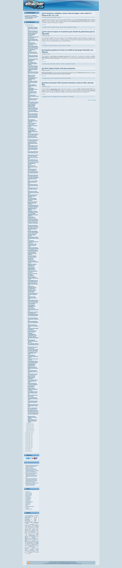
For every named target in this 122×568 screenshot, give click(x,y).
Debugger (26, 548)
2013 (27, 447)
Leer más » (44, 24)
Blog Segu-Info (28, 495)
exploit (30, 526)
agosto (28, 26)
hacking (34, 530)
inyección (59, 96)
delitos (38, 550)
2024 (27, 433)
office (31, 539)
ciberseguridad (53, 27)
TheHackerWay (28, 497)
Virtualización (32, 550)
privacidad (32, 524)
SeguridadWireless (32, 546)
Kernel (34, 540)
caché (48, 96)
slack (61, 78)
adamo (34, 551)
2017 (27, 442)
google (27, 522)
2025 (27, 432)
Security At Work (29, 492)
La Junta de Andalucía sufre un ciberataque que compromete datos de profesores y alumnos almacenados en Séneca (31, 480)
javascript (27, 541)
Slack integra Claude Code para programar (59, 68)
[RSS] (28, 562)
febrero (28, 429)
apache (32, 541)
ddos (26, 532)
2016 (27, 443)
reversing (28, 551)
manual (26, 530)
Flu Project (28, 491)
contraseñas (29, 542)
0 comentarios (74, 27)
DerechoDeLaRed (29, 501)
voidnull (27, 507)
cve (35, 527)
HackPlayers (28, 496)
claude (51, 78)
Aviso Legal (67, 562)
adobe (26, 539)
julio (28, 423)
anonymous (34, 544)
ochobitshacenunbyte (30, 506)
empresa (57, 27)
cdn (51, 96)
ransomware (28, 525)
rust (60, 63)
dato (48, 45)
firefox (26, 537)
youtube (26, 536)
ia (58, 45)
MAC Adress (37, 552)
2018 (27, 441)
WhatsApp (32, 531)
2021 (27, 437)
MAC (28, 544)
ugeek (27, 505)
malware (57, 63)
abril (28, 427)
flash (32, 543)
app (38, 532)
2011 (27, 450)
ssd (26, 531)
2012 (27, 448)
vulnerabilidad (29, 516)
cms (28, 543)
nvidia (33, 529)
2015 (27, 444)
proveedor (61, 27)
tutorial (26, 529)
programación (32, 535)
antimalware (30, 552)
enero (28, 430)
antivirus (27, 540)
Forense (37, 545)
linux (29, 527)
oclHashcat (28, 553)
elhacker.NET (62, 561)
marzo (28, 428)
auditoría (34, 547)
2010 (27, 451)
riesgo (65, 27)
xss (67, 96)
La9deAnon (28, 500)
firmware (34, 537)
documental (27, 547)
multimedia (36, 542)
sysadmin (34, 538)
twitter (37, 533)
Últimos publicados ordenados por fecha (31, 18)
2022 (27, 435)
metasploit (31, 549)
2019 (27, 439)
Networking (27, 538)
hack (35, 539)
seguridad (28, 517)
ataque (48, 27)
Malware (36, 522)
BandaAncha (28, 504)
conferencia (31, 545)
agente (48, 78)
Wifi (32, 532)
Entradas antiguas (91, 100)
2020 (27, 438)
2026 (27, 24)
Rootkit (32, 548)
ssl (25, 545)
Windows (37, 525)
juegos (37, 541)
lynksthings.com (29, 508)
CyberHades (28, 499)
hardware (28, 520)
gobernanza (55, 45)
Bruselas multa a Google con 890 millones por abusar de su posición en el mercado (32, 484)
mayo (28, 425)
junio (28, 424)
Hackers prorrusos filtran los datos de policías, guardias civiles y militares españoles (32, 466)
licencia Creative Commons (64, 563)
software (28, 519)
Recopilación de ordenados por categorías (32, 16)
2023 (27, 434)
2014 (27, 446)
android (37, 526)
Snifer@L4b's (28, 502)
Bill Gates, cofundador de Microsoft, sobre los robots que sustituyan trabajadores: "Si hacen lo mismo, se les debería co (32, 470)
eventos (37, 543)
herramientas (33, 536)
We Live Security (29, 494)
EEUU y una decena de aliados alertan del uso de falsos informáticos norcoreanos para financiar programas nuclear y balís (32, 475)
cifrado (30, 533)
